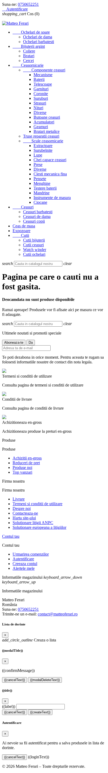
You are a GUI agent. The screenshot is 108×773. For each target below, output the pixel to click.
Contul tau (10, 536)
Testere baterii (45, 188)
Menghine (42, 183)
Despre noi (22, 508)
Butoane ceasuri (47, 117)
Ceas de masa (24, 226)
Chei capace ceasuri (50, 160)
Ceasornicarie (28, 65)
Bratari (28, 56)
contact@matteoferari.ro (58, 614)
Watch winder (34, 249)
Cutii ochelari (34, 254)
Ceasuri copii (34, 221)
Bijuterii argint (29, 46)
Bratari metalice (47, 131)
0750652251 (28, 4)
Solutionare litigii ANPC (33, 522)
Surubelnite (43, 150)
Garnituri (41, 89)
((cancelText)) (14, 680)
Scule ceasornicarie (43, 141)
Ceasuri (23, 207)
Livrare (19, 499)
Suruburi (41, 98)
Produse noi (22, 467)
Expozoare (21, 230)
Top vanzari (22, 472)
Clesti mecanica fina (50, 174)
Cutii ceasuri (33, 245)
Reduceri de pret (26, 463)
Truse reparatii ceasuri (41, 136)
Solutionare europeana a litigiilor (39, 527)
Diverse (40, 112)
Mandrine (42, 193)
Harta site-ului (24, 518)
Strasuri (40, 103)
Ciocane (40, 202)
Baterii (39, 79)
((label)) (8, 706)
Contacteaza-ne (25, 513)
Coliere (29, 51)
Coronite (41, 93)
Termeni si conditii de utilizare (37, 504)
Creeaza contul (25, 563)
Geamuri (41, 126)
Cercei (28, 60)
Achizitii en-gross (27, 458)
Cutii (21, 235)
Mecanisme (43, 74)
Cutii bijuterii (34, 240)
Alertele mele (24, 568)
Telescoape (43, 84)
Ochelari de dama (37, 37)
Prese (38, 164)
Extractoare (43, 145)
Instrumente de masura (52, 197)
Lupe (38, 155)
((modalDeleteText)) (45, 680)
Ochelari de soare (31, 32)
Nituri (38, 108)
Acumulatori (44, 122)
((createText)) (40, 712)
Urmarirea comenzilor (31, 554)
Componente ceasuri (44, 70)
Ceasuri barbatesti (37, 212)
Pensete (40, 178)
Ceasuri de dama (37, 216)
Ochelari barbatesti (38, 41)
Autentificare (23, 559)
